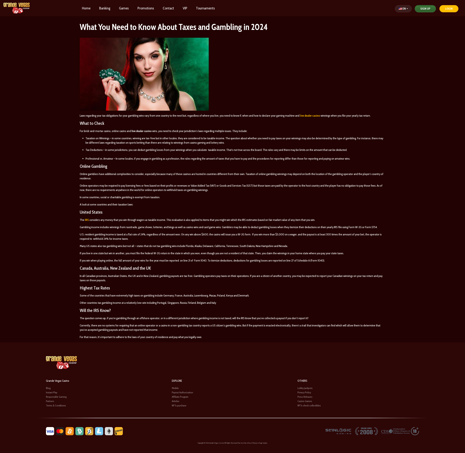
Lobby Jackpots (305, 388)
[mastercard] (60, 431)
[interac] (119, 431)
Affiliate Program (180, 396)
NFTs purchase (179, 405)
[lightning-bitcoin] (89, 431)
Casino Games (305, 401)
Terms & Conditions (56, 405)
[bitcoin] (70, 431)
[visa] (50, 431)
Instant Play (51, 392)
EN (404, 8)
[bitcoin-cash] (79, 431)
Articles (175, 401)
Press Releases (305, 396)
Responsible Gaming (56, 396)
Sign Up (425, 8)
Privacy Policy (304, 392)
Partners (50, 401)
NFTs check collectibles (309, 405)
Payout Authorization (182, 392)
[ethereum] (109, 431)
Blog (48, 388)
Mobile (175, 388)
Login (449, 8)
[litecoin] (99, 431)
